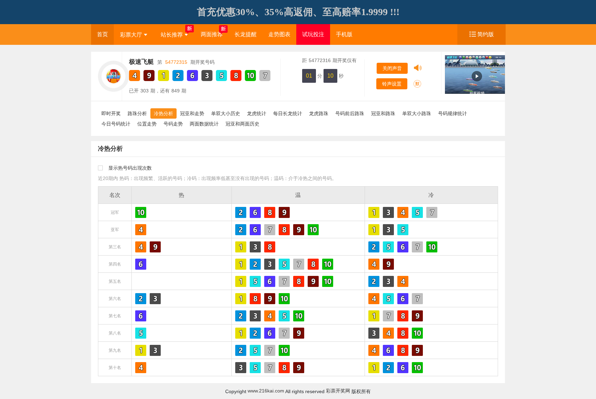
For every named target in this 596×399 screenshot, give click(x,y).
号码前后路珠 (349, 113)
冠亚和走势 (192, 113)
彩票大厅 (131, 35)
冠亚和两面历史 (242, 124)
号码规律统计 (452, 113)
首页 (102, 34)
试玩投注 (313, 34)
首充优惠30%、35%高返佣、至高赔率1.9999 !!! (298, 12)
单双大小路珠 (416, 113)
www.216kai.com (266, 390)
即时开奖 (111, 113)
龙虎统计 (256, 113)
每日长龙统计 (287, 113)
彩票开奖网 (338, 390)
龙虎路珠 (318, 113)
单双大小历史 (225, 113)
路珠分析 (137, 113)
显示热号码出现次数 (130, 168)
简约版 (485, 34)
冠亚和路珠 (383, 113)
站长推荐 (172, 35)
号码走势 (173, 124)
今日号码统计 (115, 124)
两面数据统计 (204, 124)
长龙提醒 (246, 34)
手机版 (344, 34)
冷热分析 (163, 113)
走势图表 (279, 34)
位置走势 (147, 124)
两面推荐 (212, 34)
